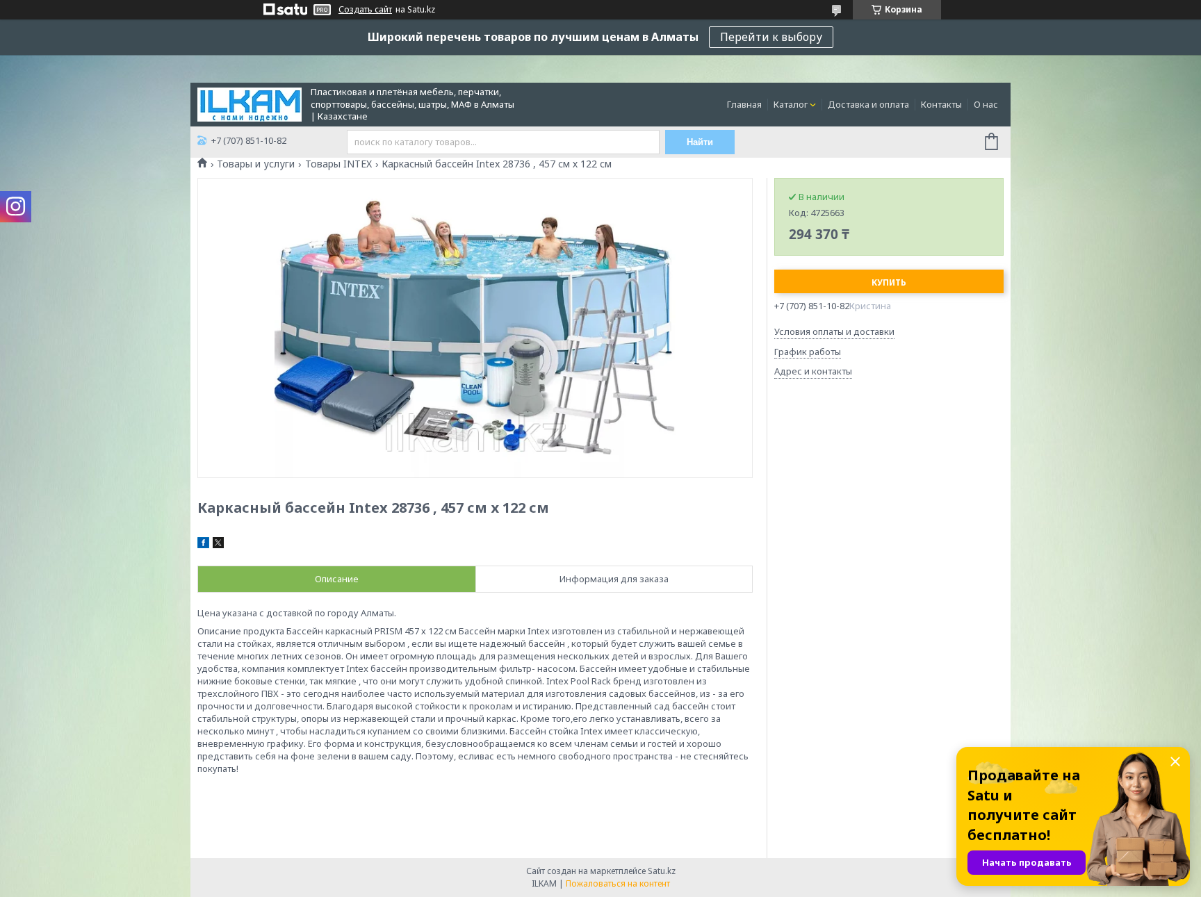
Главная (744, 104)
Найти (700, 142)
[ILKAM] (249, 103)
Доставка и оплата (868, 104)
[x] (218, 544)
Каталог (791, 104)
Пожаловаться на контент (618, 883)
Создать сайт (365, 10)
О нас (986, 104)
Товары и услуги (256, 164)
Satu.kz (662, 871)
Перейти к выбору (771, 36)
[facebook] (203, 544)
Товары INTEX (338, 164)
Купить (889, 282)
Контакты (941, 104)
